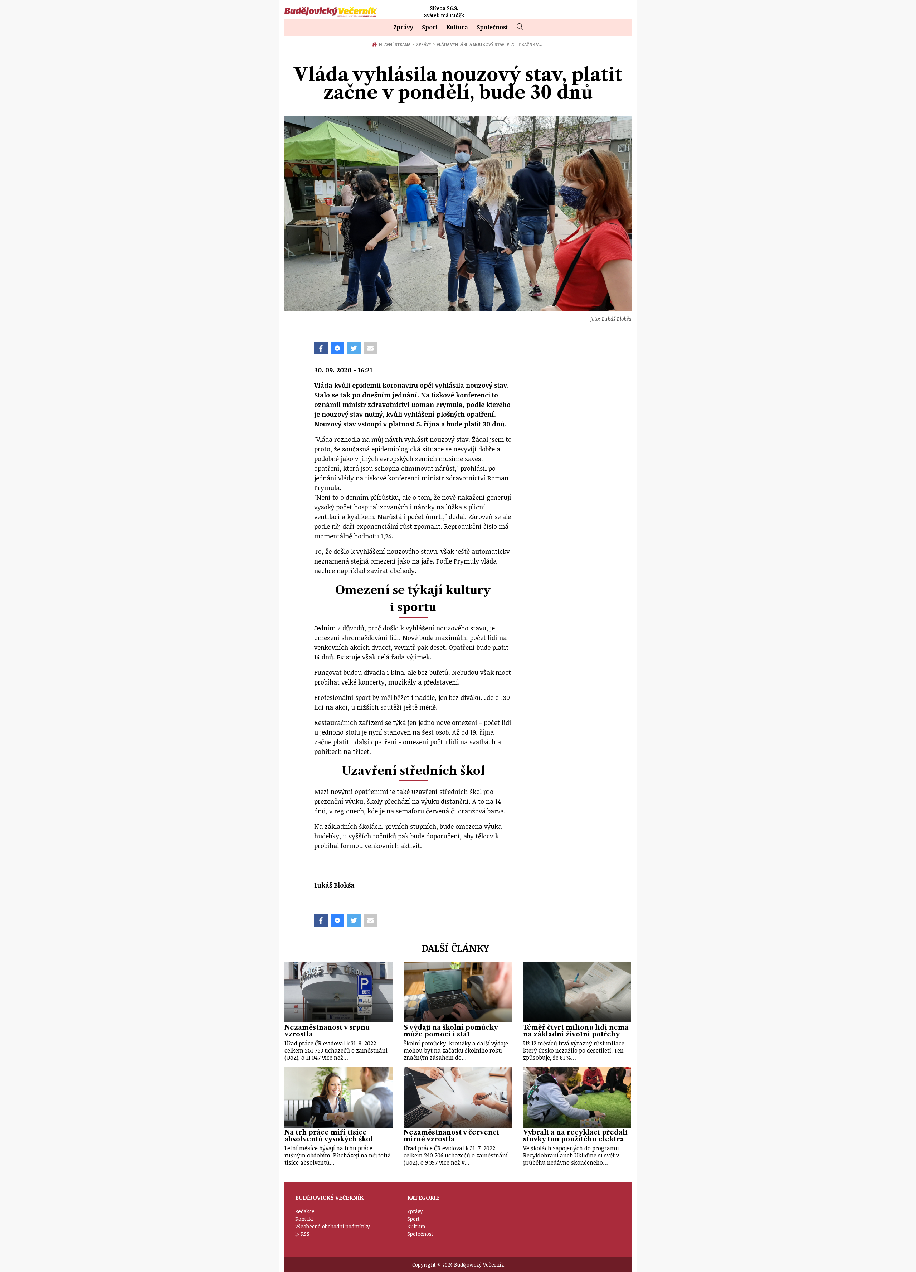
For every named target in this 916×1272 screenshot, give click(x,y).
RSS (305, 1233)
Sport (430, 27)
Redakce (305, 1211)
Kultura (457, 27)
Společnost (492, 27)
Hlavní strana (396, 44)
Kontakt (304, 1218)
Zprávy (403, 27)
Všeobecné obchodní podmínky (332, 1226)
